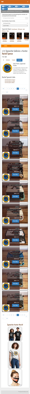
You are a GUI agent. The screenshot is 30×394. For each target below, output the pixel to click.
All (3, 60)
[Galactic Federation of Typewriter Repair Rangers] (15, 355)
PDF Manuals (20, 29)
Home (3, 45)
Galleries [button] (17, 6)
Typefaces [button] (25, 6)
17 (26, 316)
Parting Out (13, 60)
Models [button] (11, 6)
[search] (15, 23)
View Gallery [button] (15, 109)
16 (24, 88)
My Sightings (19, 60)
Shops (8, 31)
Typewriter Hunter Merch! (15, 325)
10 (11, 88)
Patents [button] (4, 8)
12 (15, 88)
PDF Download (5, 41)
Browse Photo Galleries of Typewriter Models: (8, 21)
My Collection (8, 60)
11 (13, 88)
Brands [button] (4, 6)
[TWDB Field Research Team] (15, 377)
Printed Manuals (14, 29)
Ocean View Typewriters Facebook (10, 81)
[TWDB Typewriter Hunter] (15, 334)
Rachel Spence (9, 45)
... (6, 89)
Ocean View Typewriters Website (9, 82)
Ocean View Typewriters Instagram (10, 79)
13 (18, 88)
